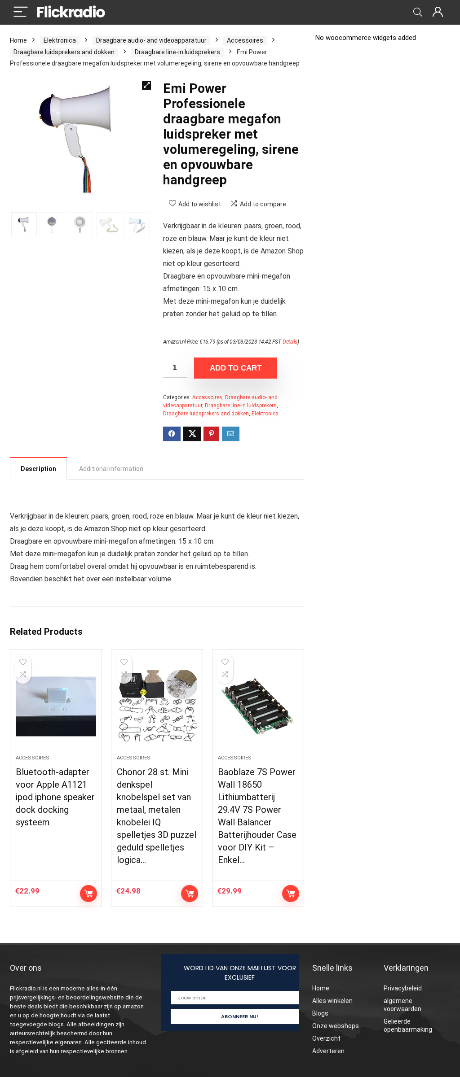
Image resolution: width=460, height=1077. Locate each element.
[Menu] (20, 12)
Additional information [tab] (111, 468)
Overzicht (326, 1038)
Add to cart (235, 368)
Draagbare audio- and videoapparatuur (151, 40)
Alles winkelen (332, 1000)
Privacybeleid (403, 988)
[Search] (418, 12)
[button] (146, 85)
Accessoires (245, 40)
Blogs (320, 1013)
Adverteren (328, 1051)
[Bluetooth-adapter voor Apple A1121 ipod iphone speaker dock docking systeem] (56, 706)
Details (290, 342)
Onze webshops (335, 1025)
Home (18, 40)
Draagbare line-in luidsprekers (177, 52)
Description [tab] (38, 468)
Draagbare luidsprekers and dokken (64, 52)
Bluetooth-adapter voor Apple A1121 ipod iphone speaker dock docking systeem (55, 797)
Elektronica (60, 40)
